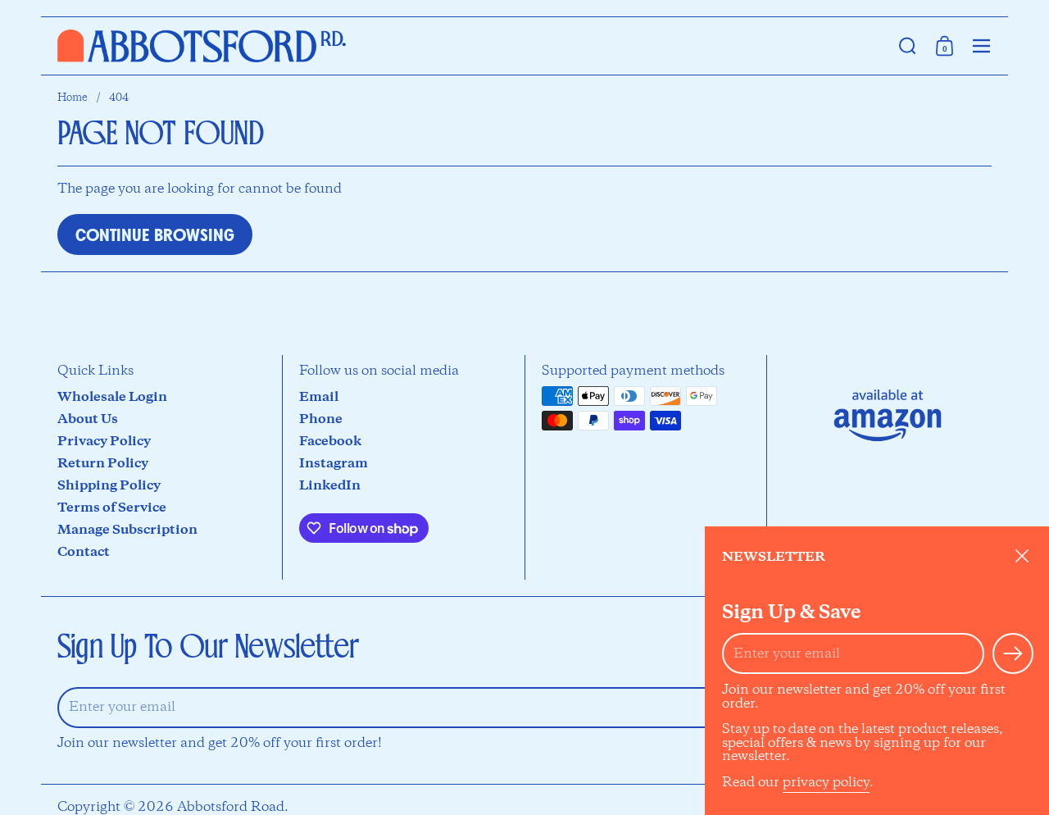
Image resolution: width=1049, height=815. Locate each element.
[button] (907, 46)
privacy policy (826, 782)
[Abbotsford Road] (201, 46)
